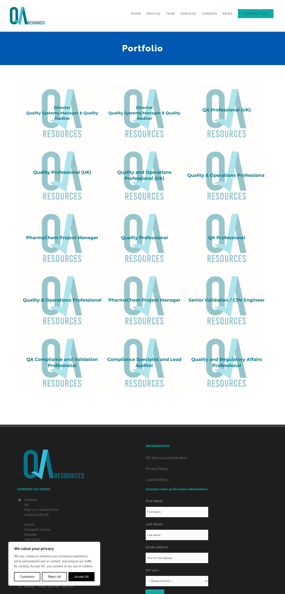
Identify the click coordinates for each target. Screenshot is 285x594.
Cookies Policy (157, 480)
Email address (157, 547)
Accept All (81, 576)
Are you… (153, 570)
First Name (154, 501)
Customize (27, 576)
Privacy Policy (157, 469)
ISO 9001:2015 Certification (166, 458)
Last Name (154, 524)
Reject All (54, 576)
